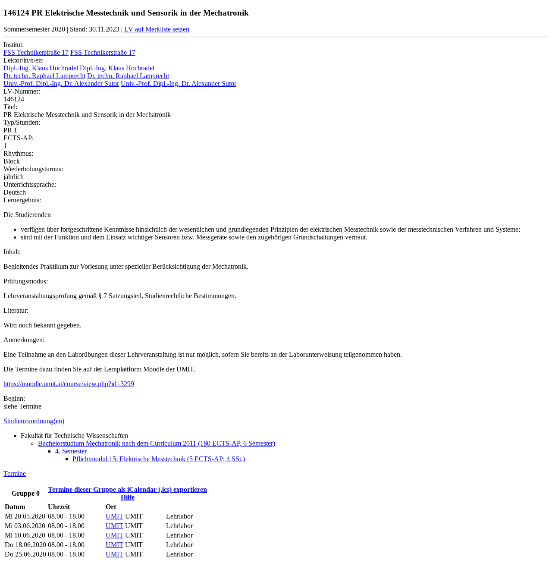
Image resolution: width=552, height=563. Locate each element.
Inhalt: (12, 251)
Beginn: (14, 398)
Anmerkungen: (23, 339)
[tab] (276, 421)
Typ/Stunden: (21, 122)
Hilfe (128, 497)
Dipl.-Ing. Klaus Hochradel (40, 68)
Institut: (13, 44)
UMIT (114, 516)
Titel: (10, 106)
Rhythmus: (18, 153)
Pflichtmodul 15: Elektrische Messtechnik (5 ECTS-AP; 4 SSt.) (158, 458)
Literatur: (15, 310)
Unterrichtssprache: (29, 184)
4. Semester (71, 451)
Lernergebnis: (22, 200)
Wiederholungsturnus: (33, 169)
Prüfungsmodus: (25, 281)
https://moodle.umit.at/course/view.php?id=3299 (68, 383)
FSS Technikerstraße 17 (36, 52)
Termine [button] (14, 473)
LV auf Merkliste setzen (156, 29)
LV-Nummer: (21, 91)
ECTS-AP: (18, 138)
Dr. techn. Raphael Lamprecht (44, 75)
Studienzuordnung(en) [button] (33, 421)
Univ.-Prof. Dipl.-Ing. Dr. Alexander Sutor (61, 83)
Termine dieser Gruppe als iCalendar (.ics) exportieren (127, 489)
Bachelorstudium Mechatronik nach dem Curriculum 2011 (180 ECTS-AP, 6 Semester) (156, 443)
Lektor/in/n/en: (23, 60)
